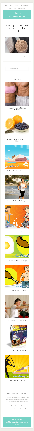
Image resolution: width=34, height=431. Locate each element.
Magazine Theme (19, 421)
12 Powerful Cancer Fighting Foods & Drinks (17, 140)
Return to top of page (17, 419)
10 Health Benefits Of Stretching (17, 171)
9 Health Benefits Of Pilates (17, 380)
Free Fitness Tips (17, 13)
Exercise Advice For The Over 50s (17, 320)
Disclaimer (14, 422)
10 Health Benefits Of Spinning (17, 231)
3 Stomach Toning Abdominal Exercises (17, 108)
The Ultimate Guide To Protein (17, 291)
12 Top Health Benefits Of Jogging (17, 201)
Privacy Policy (20, 422)
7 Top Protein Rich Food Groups (17, 261)
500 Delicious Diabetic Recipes (17, 350)
